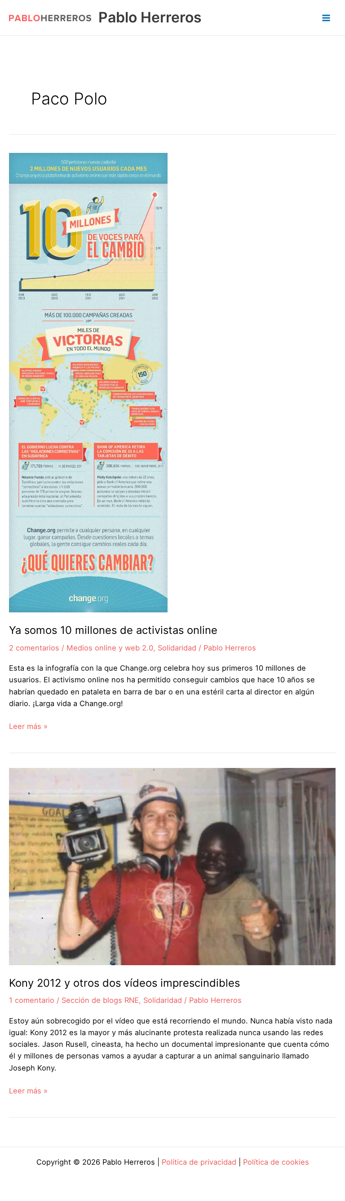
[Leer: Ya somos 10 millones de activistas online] (88, 381)
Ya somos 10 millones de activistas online (113, 630)
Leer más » (28, 726)
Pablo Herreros (150, 17)
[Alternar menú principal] (326, 18)
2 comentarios (34, 647)
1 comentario (31, 1000)
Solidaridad (177, 647)
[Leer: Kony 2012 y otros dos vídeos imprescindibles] (172, 865)
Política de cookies (276, 1162)
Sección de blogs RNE (100, 1000)
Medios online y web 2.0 (109, 647)
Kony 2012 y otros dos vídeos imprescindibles (124, 982)
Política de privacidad (199, 1162)
